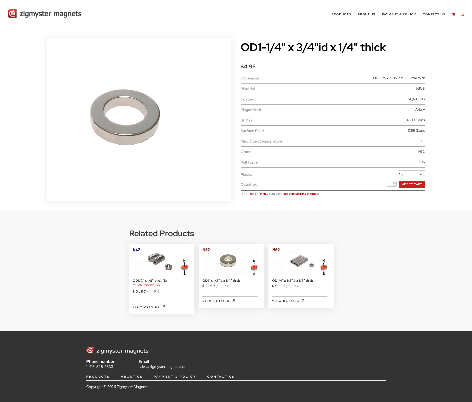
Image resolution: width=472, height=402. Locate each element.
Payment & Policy (399, 14)
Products (341, 14)
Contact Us (434, 14)
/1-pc (147, 291)
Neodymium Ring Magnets (301, 194)
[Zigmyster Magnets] (44, 14)
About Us (366, 14)
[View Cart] (452, 14)
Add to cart (412, 184)
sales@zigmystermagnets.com (163, 366)
